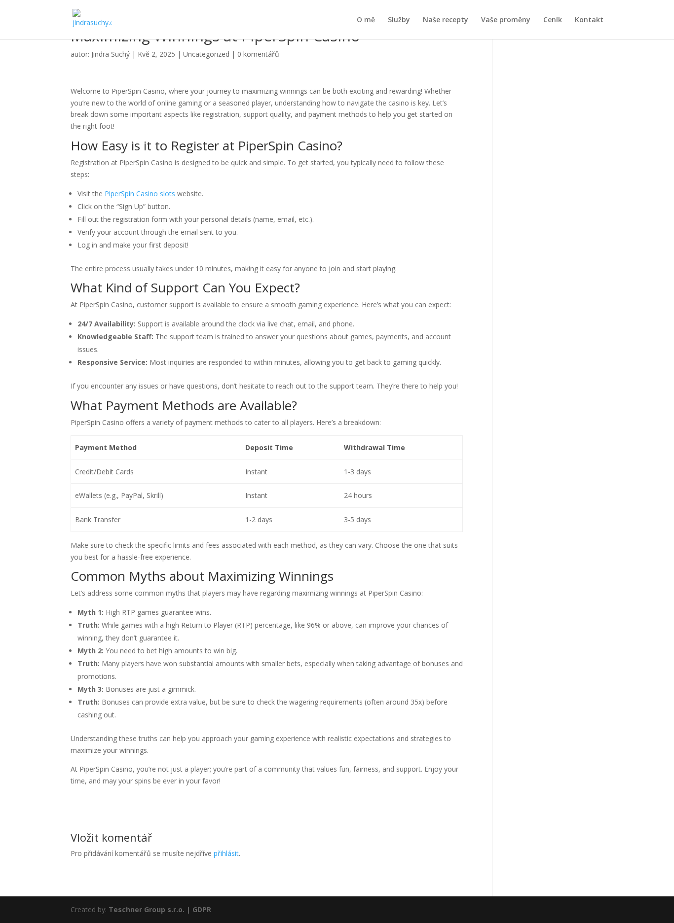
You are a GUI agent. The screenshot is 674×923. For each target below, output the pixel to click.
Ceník (552, 20)
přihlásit (226, 853)
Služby (399, 20)
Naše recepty (445, 20)
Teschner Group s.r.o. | (150, 909)
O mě (366, 20)
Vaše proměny (505, 20)
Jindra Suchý (110, 54)
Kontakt (589, 20)
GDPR (201, 909)
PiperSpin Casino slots (140, 193)
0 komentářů (258, 54)
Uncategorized (206, 54)
